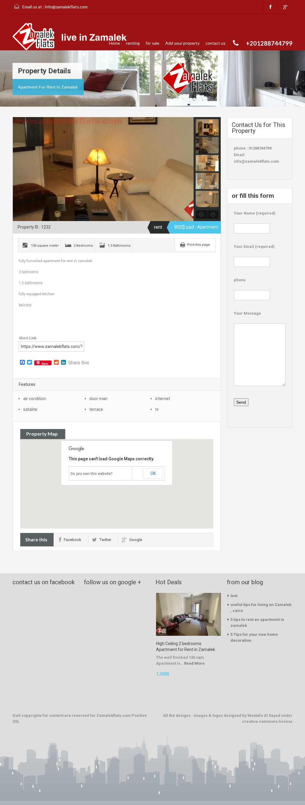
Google (135, 539)
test (234, 595)
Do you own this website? (92, 474)
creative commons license (267, 721)
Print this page (198, 245)
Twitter (105, 539)
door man (98, 398)
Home (114, 43)
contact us (215, 43)
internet (162, 398)
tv (157, 409)
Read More (194, 663)
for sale (152, 43)
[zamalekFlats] (72, 36)
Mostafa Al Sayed (264, 715)
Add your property (182, 43)
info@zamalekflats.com (66, 6)
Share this (78, 362)
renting (133, 43)
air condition (34, 398)
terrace (96, 409)
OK (153, 473)
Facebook (72, 539)
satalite (30, 409)
